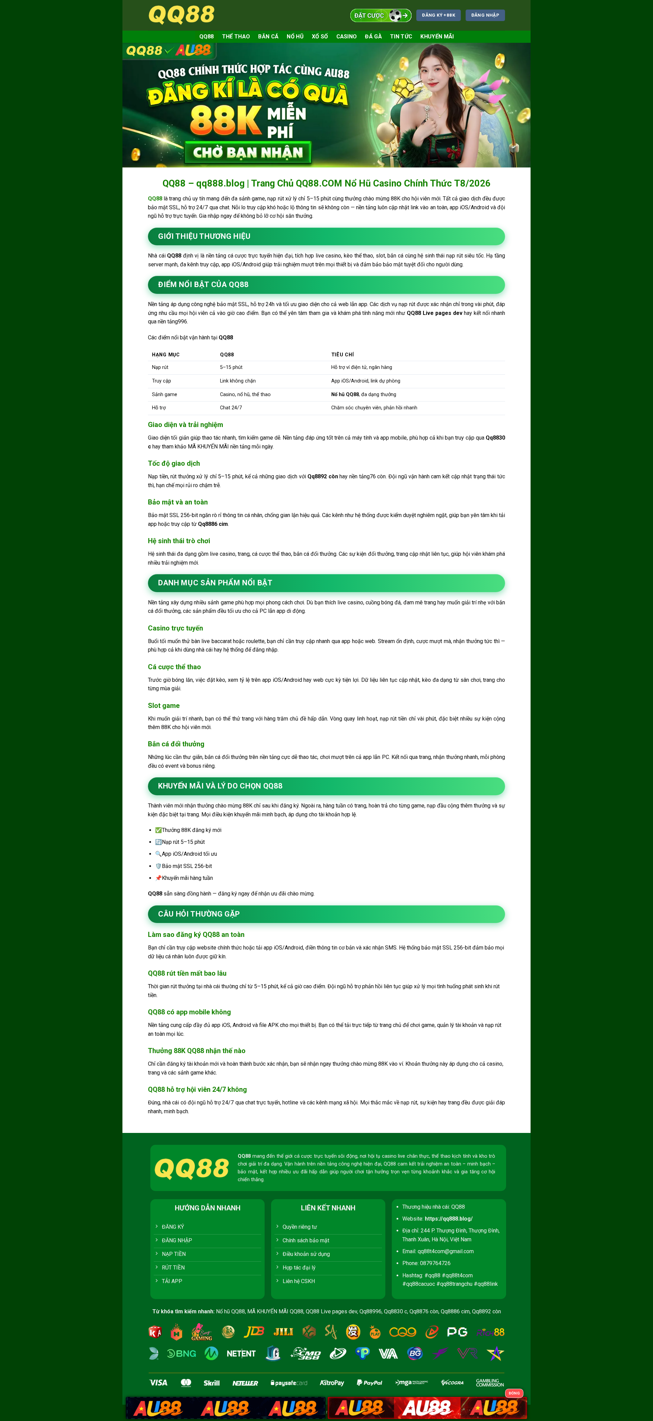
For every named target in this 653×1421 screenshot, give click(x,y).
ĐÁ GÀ (373, 36)
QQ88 (206, 36)
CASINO (346, 36)
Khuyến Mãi (437, 36)
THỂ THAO (236, 36)
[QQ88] (182, 15)
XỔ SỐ (320, 36)
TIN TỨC (401, 36)
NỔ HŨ (295, 36)
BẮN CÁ (268, 36)
